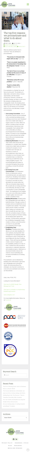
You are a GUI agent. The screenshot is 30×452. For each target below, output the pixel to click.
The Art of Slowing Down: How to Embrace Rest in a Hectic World (14, 387)
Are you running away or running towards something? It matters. (14, 405)
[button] (28, 4)
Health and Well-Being (10, 46)
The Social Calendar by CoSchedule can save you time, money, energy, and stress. (14, 392)
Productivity (21, 46)
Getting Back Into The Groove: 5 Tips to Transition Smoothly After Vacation (13, 396)
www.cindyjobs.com (9, 295)
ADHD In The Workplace (10, 45)
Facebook (8, 300)
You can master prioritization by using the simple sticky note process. (14, 401)
